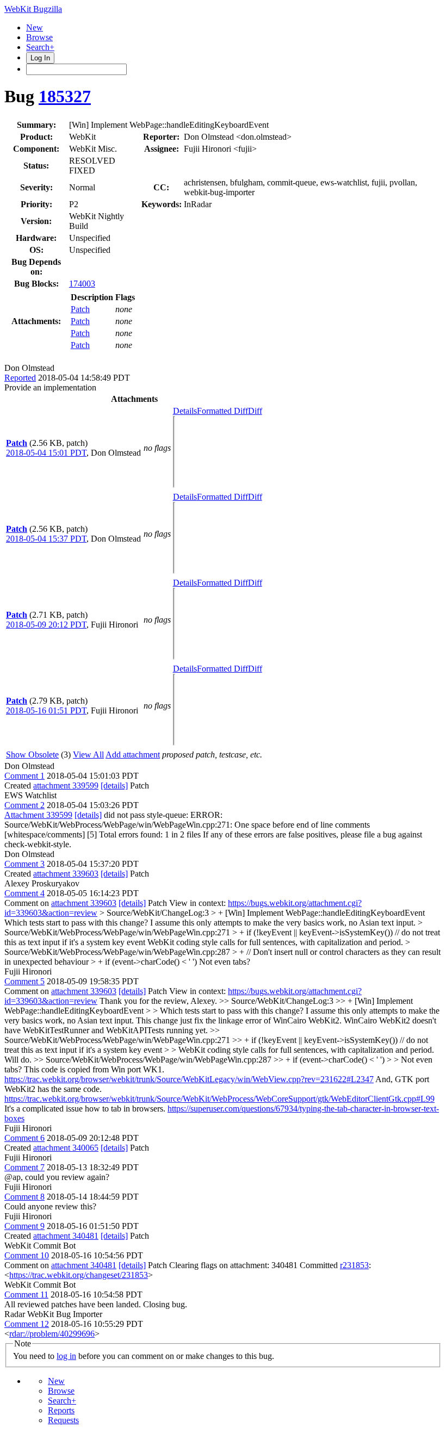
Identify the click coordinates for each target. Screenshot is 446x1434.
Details (185, 410)
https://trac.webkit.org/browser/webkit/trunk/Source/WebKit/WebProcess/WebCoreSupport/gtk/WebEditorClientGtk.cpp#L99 (219, 1098)
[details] (114, 785)
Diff (255, 410)
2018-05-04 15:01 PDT (46, 452)
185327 (65, 96)
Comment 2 (24, 805)
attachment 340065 (65, 1147)
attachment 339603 (65, 873)
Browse (39, 37)
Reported (20, 377)
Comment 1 (24, 775)
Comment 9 (24, 1226)
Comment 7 (24, 1167)
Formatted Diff (222, 410)
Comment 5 (24, 981)
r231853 (354, 1265)
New (34, 27)
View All (88, 754)
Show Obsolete (32, 754)
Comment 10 (26, 1255)
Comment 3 (24, 863)
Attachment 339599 (38, 815)
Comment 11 (26, 1294)
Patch (80, 309)
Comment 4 (24, 893)
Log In (40, 58)
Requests (63, 1420)
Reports (61, 1410)
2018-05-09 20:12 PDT (46, 624)
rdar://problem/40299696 (52, 1333)
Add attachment (133, 754)
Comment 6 (24, 1138)
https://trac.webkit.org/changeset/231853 (78, 1275)
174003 (82, 283)
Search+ (40, 47)
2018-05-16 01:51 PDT (46, 710)
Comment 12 (26, 1324)
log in (66, 1356)
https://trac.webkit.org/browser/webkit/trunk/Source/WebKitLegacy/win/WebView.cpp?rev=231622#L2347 (189, 1079)
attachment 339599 (65, 785)
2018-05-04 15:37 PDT (46, 538)
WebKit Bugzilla (33, 9)
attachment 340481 (65, 1235)
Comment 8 (24, 1196)
